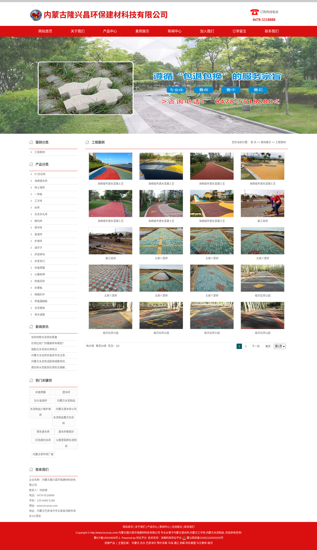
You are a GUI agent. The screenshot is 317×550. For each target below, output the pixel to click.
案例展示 (142, 31)
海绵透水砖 (41, 180)
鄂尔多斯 (162, 543)
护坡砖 (38, 241)
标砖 (37, 207)
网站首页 (45, 31)
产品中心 (110, 31)
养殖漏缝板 (41, 301)
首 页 (253, 142)
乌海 (170, 543)
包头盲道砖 (40, 400)
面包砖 (38, 221)
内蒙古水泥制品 (66, 400)
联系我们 (272, 31)
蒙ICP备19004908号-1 (107, 537)
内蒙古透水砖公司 (66, 409)
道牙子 (38, 247)
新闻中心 (175, 31)
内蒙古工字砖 (197, 532)
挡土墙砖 (40, 187)
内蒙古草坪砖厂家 (43, 454)
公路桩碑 (40, 274)
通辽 (176, 543)
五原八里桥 (161, 258)
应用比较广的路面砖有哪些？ (48, 343)
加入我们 (207, 31)
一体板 (38, 194)
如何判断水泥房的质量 (44, 337)
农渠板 (38, 287)
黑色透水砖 (43, 431)
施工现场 (262, 221)
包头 (142, 543)
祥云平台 (141, 537)
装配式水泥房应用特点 (44, 349)
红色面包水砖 (43, 440)
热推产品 (110, 543)
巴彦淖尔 (151, 543)
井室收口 (40, 261)
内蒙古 (136, 543)
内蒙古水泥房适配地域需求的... (49, 361)
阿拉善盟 (190, 543)
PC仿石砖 (40, 174)
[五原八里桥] (161, 241)
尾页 (268, 346)
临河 (210, 543)
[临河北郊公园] (262, 278)
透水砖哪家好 (66, 431)
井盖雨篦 (40, 267)
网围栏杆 (40, 294)
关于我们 (78, 31)
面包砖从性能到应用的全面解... (49, 367)
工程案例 (40, 152)
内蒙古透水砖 (181, 532)
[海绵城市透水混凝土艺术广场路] (110, 166)
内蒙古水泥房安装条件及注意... (49, 355)
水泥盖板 (40, 308)
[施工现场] (262, 203)
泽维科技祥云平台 (171, 537)
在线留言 (177, 526)
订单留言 (239, 31)
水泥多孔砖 (41, 214)
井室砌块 (40, 254)
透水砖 (66, 392)
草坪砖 (38, 227)
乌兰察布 (201, 543)
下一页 (256, 346)
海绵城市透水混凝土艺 (111, 183)
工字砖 (38, 201)
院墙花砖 (40, 281)
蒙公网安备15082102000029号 (204, 537)
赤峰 (182, 543)
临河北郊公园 (262, 295)
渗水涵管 (40, 314)
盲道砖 (38, 234)
